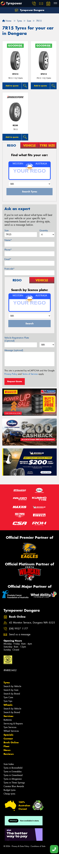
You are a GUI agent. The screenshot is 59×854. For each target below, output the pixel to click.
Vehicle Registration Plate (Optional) (16, 339)
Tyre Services (10, 727)
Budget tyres (9, 790)
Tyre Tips (8, 701)
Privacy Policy (10, 374)
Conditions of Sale (38, 846)
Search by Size (11, 689)
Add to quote (12, 85)
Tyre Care (8, 697)
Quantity (43, 230)
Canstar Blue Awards (14, 786)
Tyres (7, 682)
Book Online (11, 742)
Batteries (8, 719)
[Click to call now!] (34, 3)
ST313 (15, 74)
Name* (8, 240)
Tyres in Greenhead (13, 775)
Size (6, 230)
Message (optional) (13, 350)
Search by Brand (12, 693)
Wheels (8, 704)
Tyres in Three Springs (14, 782)
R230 (15, 125)
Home (8, 20)
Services (8, 716)
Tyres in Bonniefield (13, 767)
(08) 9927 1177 (18, 628)
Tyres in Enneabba (12, 771)
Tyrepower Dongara (31, 10)
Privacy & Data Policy (20, 846)
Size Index (9, 764)
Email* (7, 259)
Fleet (6, 746)
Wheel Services (11, 730)
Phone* (8, 249)
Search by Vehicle (12, 686)
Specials (8, 734)
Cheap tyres (9, 793)
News (7, 750)
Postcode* (9, 268)
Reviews (9, 754)
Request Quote (14, 381)
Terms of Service (30, 374)
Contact (8, 738)
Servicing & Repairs (13, 723)
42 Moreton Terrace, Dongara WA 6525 (32, 622)
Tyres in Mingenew (13, 778)
